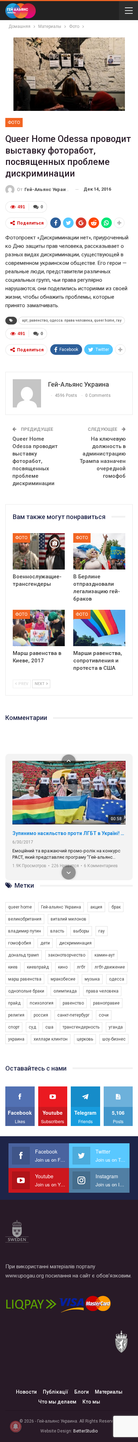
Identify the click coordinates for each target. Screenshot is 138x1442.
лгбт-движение (109, 967)
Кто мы (91, 1402)
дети (45, 943)
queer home (20, 907)
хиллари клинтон (51, 1039)
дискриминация (75, 943)
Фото (14, 122)
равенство (73, 1003)
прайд (14, 1003)
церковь (85, 1039)
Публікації (55, 1392)
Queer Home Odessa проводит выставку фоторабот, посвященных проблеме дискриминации (35, 461)
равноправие (106, 1003)
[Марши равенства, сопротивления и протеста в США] (99, 628)
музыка (92, 979)
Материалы (108, 1392)
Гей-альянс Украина (61, 907)
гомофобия (19, 943)
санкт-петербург (73, 1015)
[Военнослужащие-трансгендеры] (39, 551)
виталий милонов (68, 919)
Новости (26, 1392)
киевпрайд (38, 967)
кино (63, 967)
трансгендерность (81, 1027)
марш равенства (24, 979)
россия (41, 1015)
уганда (116, 1027)
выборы (81, 931)
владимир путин (24, 931)
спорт (13, 1027)
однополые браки (26, 991)
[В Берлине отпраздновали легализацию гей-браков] (99, 551)
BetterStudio (85, 1431)
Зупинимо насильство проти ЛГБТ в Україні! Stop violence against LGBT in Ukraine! (69, 833)
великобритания (24, 919)
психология (41, 1003)
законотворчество (66, 955)
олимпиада (65, 991)
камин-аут (104, 955)
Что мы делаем (57, 1402)
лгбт (81, 967)
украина (16, 1039)
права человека (102, 991)
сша (49, 1027)
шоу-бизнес (114, 1039)
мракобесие (63, 979)
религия (16, 1015)
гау (101, 931)
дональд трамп (23, 955)
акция (96, 907)
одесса (116, 979)
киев (13, 967)
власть (57, 931)
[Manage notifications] (15, 1426)
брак (116, 907)
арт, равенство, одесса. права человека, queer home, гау (71, 320)
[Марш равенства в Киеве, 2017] (39, 628)
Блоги (81, 1392)
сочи (104, 1015)
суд (32, 1027)
